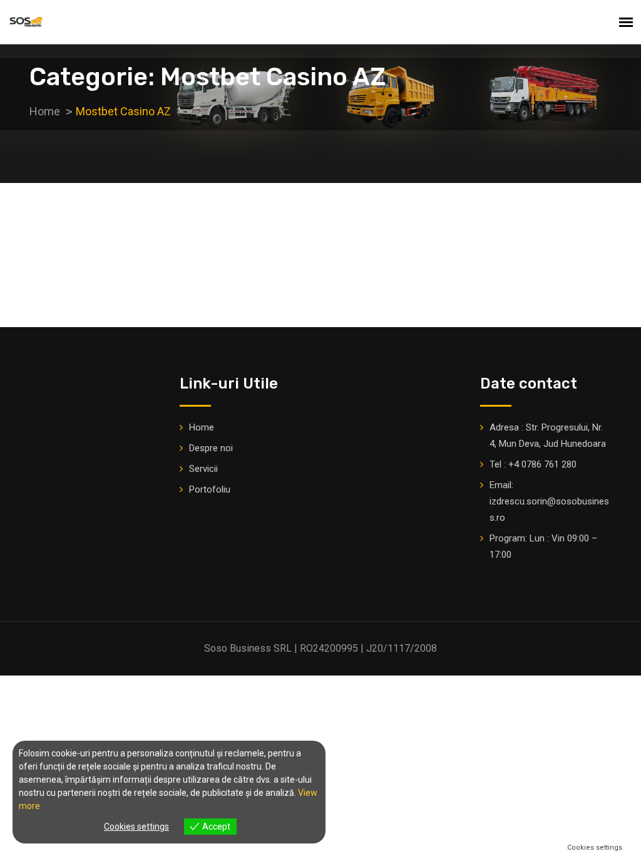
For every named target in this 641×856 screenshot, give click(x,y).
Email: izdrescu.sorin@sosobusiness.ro (549, 501)
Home (201, 427)
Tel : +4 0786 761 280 (533, 464)
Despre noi (211, 448)
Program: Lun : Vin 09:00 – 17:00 (543, 546)
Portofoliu (209, 489)
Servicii (203, 468)
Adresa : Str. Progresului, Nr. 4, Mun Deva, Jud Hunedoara (548, 435)
